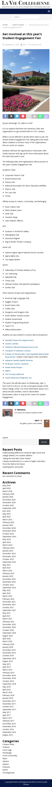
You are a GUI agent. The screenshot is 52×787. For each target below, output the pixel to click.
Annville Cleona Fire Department (19, 340)
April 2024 (7, 542)
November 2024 (9, 531)
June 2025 (7, 511)
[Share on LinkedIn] (17, 116)
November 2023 (9, 556)
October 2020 (8, 630)
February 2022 (8, 599)
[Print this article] (34, 116)
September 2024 (9, 536)
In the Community (10, 755)
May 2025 (7, 514)
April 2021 (7, 616)
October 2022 (8, 585)
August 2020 (8, 636)
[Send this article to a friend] (29, 116)
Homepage (7, 753)
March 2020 (7, 641)
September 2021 (9, 610)
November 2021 (9, 604)
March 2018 (7, 692)
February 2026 (8, 494)
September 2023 (9, 562)
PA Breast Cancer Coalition (17, 364)
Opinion (6, 761)
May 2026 (7, 485)
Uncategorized (8, 772)
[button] (48, 11)
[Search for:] (26, 17)
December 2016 (9, 723)
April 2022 (7, 593)
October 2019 (8, 655)
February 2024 (8, 548)
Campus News (8, 744)
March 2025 (7, 519)
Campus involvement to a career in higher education (24, 461)
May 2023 (7, 565)
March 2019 (7, 669)
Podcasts (6, 767)
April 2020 (7, 638)
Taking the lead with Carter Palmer (17, 458)
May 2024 (7, 539)
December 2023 (9, 553)
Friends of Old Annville (15, 354)
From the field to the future (14, 464)
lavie (24, 44)
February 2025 (8, 522)
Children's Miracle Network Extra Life (21, 347)
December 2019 (9, 650)
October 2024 (8, 534)
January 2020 (8, 647)
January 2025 (8, 525)
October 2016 (8, 729)
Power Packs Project (14, 367)
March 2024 (7, 545)
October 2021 (8, 607)
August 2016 (8, 735)
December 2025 (9, 499)
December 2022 (9, 579)
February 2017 (8, 721)
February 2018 (8, 695)
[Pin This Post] (23, 116)
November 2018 (9, 678)
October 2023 (8, 559)
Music (5, 758)
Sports (5, 770)
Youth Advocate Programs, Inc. (18, 378)
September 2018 (9, 684)
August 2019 (8, 661)
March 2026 (7, 491)
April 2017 (7, 715)
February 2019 (8, 672)
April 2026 (7, 488)
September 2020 (9, 633)
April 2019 (7, 667)
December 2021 (9, 602)
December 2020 (9, 624)
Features (6, 747)
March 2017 (7, 718)
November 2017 (9, 704)
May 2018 (7, 687)
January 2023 (8, 576)
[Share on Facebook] (5, 116)
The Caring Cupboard (14, 374)
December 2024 (9, 528)
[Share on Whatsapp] (40, 116)
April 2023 (7, 567)
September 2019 (9, 658)
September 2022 (9, 587)
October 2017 (8, 706)
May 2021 (7, 613)
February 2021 (8, 621)
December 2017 (9, 701)
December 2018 (9, 675)
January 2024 (8, 550)
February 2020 (8, 644)
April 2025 (7, 516)
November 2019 (9, 653)
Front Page (7, 750)
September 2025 (9, 508)
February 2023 (8, 573)
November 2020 (9, 627)
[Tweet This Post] (11, 116)
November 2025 (9, 502)
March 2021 (7, 618)
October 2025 (8, 505)
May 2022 (7, 590)
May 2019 (7, 664)
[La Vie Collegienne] (26, 7)
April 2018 (7, 689)
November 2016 (9, 726)
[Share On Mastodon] (46, 116)
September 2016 (9, 732)
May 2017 (7, 712)
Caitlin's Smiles (11, 343)
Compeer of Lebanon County (18, 350)
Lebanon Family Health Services (19, 360)
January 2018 (8, 698)
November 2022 (9, 582)
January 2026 (8, 497)
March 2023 (7, 570)
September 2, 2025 (12, 44)
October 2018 (8, 681)
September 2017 (9, 709)
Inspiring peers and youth (13, 467)
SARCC (8, 371)
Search (5, 437)
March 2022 (7, 596)
